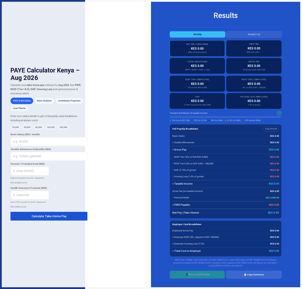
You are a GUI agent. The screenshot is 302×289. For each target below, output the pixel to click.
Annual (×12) (254, 34)
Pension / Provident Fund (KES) (27, 164)
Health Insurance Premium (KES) (28, 188)
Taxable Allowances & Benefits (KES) (30, 149)
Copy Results (271, 129)
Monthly (197, 34)
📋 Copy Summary (254, 274)
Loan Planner (19, 108)
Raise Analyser (44, 101)
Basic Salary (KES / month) (25, 134)
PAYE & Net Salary (22, 101)
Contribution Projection (69, 101)
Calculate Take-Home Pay (49, 216)
